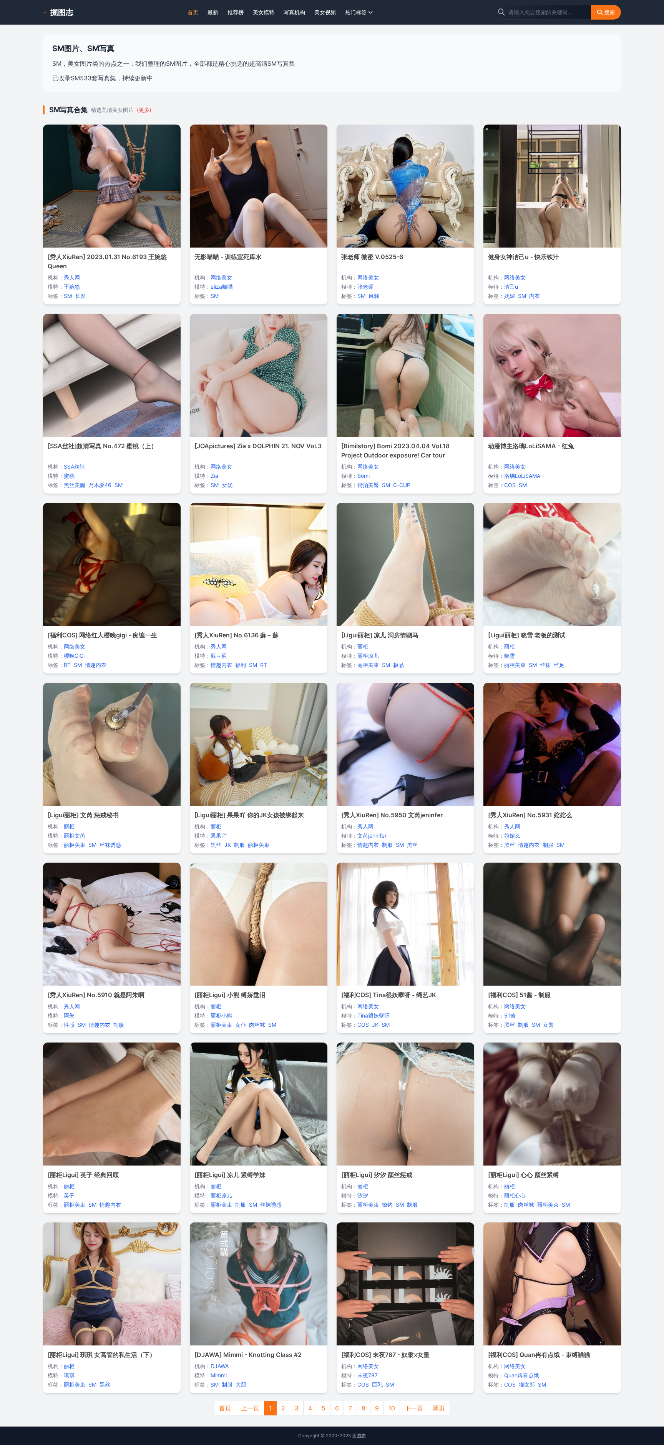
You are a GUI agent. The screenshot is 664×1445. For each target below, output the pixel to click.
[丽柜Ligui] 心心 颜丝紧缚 (523, 1175)
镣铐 (387, 1204)
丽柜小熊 (221, 1015)
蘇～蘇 (219, 655)
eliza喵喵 (222, 286)
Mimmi (219, 1375)
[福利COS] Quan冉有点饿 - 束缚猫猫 (539, 1355)
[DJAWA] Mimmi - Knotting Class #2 (248, 1355)
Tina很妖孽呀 (373, 1015)
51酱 (510, 1015)
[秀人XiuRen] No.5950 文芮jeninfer (392, 815)
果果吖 (219, 835)
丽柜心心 (515, 1195)
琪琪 (69, 1375)
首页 (193, 12)
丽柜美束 (368, 665)
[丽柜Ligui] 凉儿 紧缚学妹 (230, 1175)
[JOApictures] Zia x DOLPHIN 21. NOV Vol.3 (258, 446)
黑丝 (216, 844)
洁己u (511, 286)
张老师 (365, 286)
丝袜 (545, 665)
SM (68, 296)
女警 (548, 1024)
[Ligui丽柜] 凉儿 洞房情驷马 (379, 635)
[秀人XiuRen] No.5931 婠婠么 (530, 815)
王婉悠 (72, 286)
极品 (398, 665)
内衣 (534, 296)
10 (391, 1408)
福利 (240, 665)
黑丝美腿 (74, 485)
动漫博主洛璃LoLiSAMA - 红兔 (531, 446)
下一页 (414, 1408)
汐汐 (362, 1195)
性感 (69, 1024)
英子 (69, 1195)
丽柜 (362, 646)
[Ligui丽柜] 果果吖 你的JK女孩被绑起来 (249, 815)
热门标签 (356, 12)
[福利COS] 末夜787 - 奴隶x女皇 (385, 1355)
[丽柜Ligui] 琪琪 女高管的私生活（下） (102, 1355)
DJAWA (220, 1366)
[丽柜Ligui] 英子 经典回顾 (83, 1175)
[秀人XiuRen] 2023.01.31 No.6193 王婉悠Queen (107, 261)
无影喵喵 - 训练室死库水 (228, 257)
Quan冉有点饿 (521, 1375)
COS (510, 485)
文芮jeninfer (372, 835)
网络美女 (221, 277)
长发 (80, 296)
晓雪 (509, 655)
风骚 (374, 296)
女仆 (240, 1024)
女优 (227, 485)
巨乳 (377, 1384)
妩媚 (509, 296)
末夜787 (367, 1375)
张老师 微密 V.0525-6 (372, 257)
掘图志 (61, 12)
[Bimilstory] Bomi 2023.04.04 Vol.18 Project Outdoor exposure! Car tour (395, 450)
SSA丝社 (74, 466)
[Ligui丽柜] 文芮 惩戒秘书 (83, 815)
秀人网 (72, 277)
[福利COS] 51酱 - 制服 (519, 995)
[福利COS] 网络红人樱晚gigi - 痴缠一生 (102, 635)
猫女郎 (527, 1384)
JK (227, 844)
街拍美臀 (368, 485)
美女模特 (263, 12)
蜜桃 (69, 475)
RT (67, 665)
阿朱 (69, 1015)
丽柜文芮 (74, 835)
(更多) (144, 109)
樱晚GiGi (74, 655)
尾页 (439, 1408)
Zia (214, 475)
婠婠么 (512, 835)
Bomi (363, 475)
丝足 (559, 665)
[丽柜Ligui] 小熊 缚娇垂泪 (230, 995)
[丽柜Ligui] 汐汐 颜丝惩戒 (376, 1175)
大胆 (241, 1384)
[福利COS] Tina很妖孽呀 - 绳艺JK (388, 995)
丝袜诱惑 (110, 844)
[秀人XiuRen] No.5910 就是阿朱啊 (96, 995)
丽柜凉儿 (368, 655)
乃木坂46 (99, 485)
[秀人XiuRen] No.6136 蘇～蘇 (236, 635)
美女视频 (325, 12)
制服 (239, 844)
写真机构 (294, 12)
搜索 (609, 12)
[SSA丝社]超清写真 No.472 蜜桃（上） (102, 446)
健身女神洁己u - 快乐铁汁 (523, 257)
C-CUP (401, 485)
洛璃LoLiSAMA (522, 475)
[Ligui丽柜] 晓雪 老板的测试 (526, 635)
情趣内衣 (95, 665)
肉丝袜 (257, 1024)
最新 (213, 12)
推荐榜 (235, 12)
